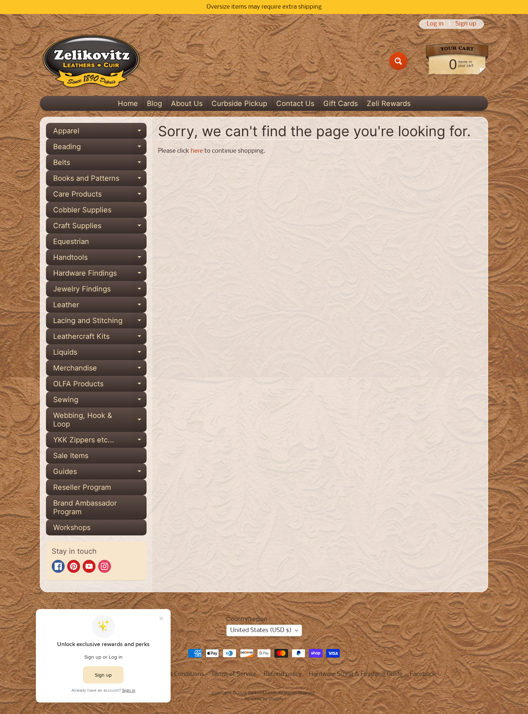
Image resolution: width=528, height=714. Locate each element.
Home (128, 103)
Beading (100, 148)
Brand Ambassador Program (85, 507)
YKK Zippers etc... (100, 442)
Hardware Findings (100, 275)
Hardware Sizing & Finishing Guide (356, 674)
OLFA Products (100, 385)
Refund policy (283, 674)
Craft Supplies (100, 227)
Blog (154, 103)
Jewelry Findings (100, 291)
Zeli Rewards (389, 103)
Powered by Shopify (264, 699)
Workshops (72, 527)
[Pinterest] (73, 566)
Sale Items (70, 455)
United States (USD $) (261, 630)
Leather (100, 306)
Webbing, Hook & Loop (100, 420)
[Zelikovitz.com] (91, 61)
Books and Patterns (100, 180)
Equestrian (71, 241)
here (197, 151)
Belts (100, 164)
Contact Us (295, 103)
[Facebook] (58, 566)
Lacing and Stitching (100, 322)
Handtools (100, 259)
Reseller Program (82, 487)
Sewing (100, 401)
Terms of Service (233, 674)
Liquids (100, 354)
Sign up (465, 24)
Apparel (100, 132)
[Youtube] (89, 566)
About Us (187, 103)
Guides (100, 473)
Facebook (423, 674)
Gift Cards (340, 103)
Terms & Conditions (177, 674)
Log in (435, 24)
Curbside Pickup (239, 103)
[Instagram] (104, 566)
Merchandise (100, 370)
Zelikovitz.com (262, 693)
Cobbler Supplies (82, 210)
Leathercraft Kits (100, 338)
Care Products (100, 196)
